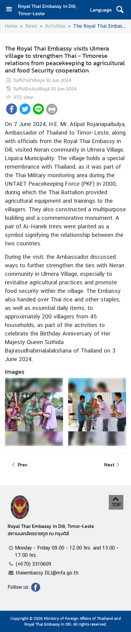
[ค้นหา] (119, 10)
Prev (22, 464)
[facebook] (36, 590)
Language (101, 9)
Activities (55, 26)
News (31, 26)
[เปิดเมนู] (11, 10)
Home (11, 26)
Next (109, 464)
